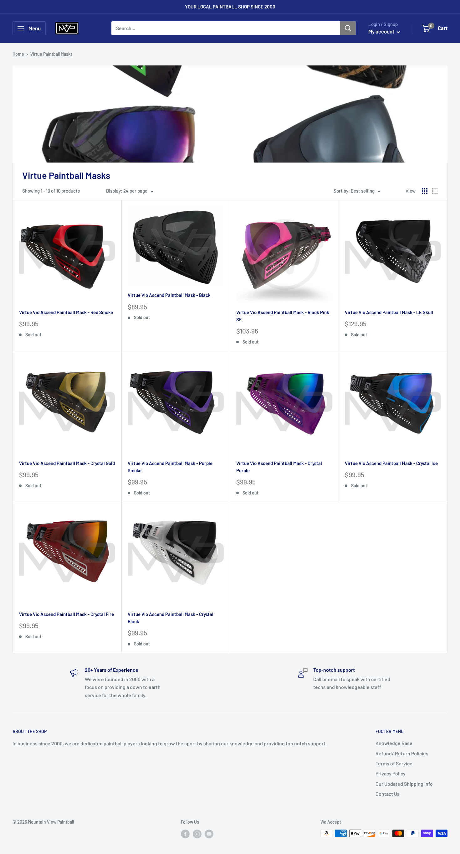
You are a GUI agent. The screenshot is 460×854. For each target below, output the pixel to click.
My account (381, 31)
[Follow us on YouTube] (209, 834)
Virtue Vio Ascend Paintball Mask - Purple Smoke (170, 466)
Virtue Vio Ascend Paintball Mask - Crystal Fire (66, 614)
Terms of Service (394, 763)
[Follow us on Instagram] (197, 834)
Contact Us (388, 794)
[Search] (348, 28)
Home (18, 54)
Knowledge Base (394, 743)
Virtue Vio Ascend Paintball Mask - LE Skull (389, 312)
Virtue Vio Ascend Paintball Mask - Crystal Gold (67, 463)
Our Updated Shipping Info (404, 784)
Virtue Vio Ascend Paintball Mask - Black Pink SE (282, 315)
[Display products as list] (435, 191)
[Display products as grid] (424, 191)
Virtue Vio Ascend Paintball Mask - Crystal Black (170, 617)
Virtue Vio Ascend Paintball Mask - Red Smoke (66, 312)
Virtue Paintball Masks (51, 54)
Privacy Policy (391, 773)
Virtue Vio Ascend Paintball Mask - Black (169, 295)
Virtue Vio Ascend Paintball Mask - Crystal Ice (391, 463)
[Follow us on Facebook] (185, 834)
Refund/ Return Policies (402, 753)
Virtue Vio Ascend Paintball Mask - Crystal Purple (279, 466)
